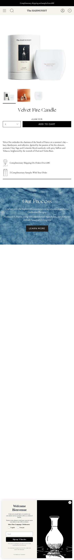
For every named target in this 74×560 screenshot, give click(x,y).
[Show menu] (4, 11)
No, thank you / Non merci (19, 554)
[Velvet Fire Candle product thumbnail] (9, 95)
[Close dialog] (69, 502)
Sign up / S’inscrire (19, 539)
